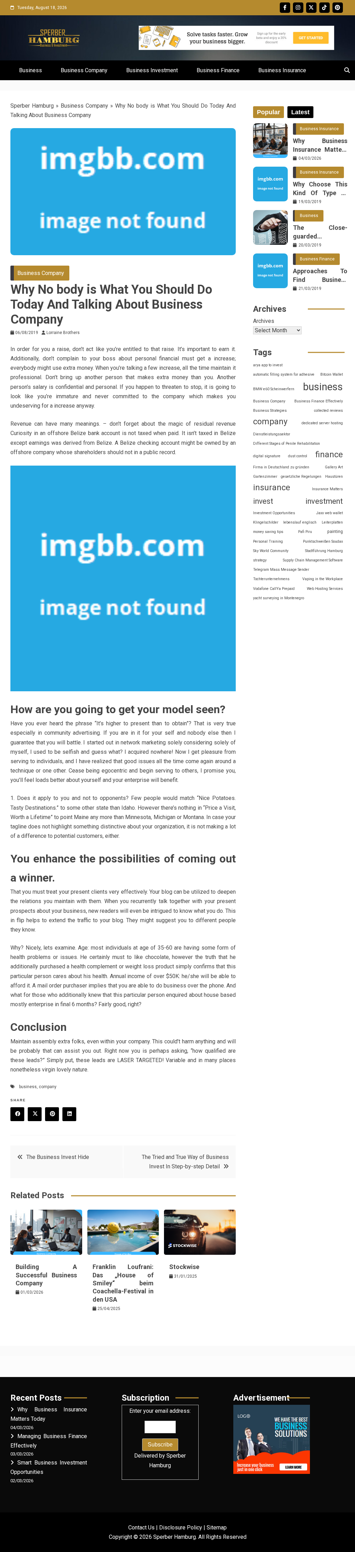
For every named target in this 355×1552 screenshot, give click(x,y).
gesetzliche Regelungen (301, 476)
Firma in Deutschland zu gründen (281, 467)
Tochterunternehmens (271, 579)
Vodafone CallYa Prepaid (274, 588)
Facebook (285, 7)
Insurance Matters (327, 489)
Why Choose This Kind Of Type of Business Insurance (320, 189)
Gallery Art (334, 467)
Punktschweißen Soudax (323, 541)
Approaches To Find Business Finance (320, 275)
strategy (260, 560)
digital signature (266, 456)
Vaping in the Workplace (322, 579)
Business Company (84, 70)
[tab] (268, 112)
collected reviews (328, 410)
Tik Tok (324, 7)
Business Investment (152, 70)
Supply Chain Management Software (313, 560)
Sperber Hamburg (32, 105)
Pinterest (337, 7)
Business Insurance (282, 70)
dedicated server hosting (322, 423)
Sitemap (217, 1527)
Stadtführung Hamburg (324, 551)
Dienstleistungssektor (271, 434)
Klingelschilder (265, 522)
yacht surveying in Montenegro (278, 598)
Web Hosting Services (325, 588)
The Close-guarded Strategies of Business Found (320, 232)
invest (263, 501)
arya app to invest (268, 365)
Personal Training (268, 541)
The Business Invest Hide (57, 1157)
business (28, 1086)
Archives (263, 321)
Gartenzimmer (265, 476)
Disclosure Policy (180, 1527)
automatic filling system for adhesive (283, 374)
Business (30, 70)
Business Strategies (270, 410)
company (48, 1086)
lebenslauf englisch (300, 522)
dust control (297, 456)
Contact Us (141, 1527)
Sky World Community (270, 551)
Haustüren (334, 476)
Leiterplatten (332, 522)
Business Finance (218, 70)
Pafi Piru (305, 531)
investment (324, 501)
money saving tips (268, 531)
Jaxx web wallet (329, 513)
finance (329, 454)
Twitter (311, 7)
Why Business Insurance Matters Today (320, 145)
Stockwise (184, 1266)
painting (335, 531)
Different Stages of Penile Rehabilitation (286, 443)
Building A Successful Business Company (46, 1275)
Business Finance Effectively (318, 401)
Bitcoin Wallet (331, 374)
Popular (268, 112)
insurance (271, 487)
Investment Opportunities (274, 513)
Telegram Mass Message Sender (281, 569)
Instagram (298, 7)
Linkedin (69, 1114)
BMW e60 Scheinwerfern (273, 389)
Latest (300, 112)
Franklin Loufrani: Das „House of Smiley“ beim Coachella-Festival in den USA (123, 1283)
